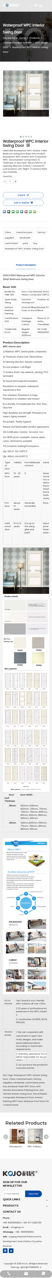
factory (41, 232)
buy (35, 243)
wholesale (24, 237)
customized (11, 243)
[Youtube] (11, 1250)
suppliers (9, 237)
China (8, 232)
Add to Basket (22, 202)
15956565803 (27, 1232)
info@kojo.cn (17, 1227)
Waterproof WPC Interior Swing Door (24, 248)
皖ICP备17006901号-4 (31, 1267)
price (25, 243)
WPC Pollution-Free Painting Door (35, 1146)
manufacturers (24, 232)
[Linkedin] (5, 1250)
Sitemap (15, 1267)
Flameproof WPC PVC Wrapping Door (17, 1146)
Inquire (21, 195)
